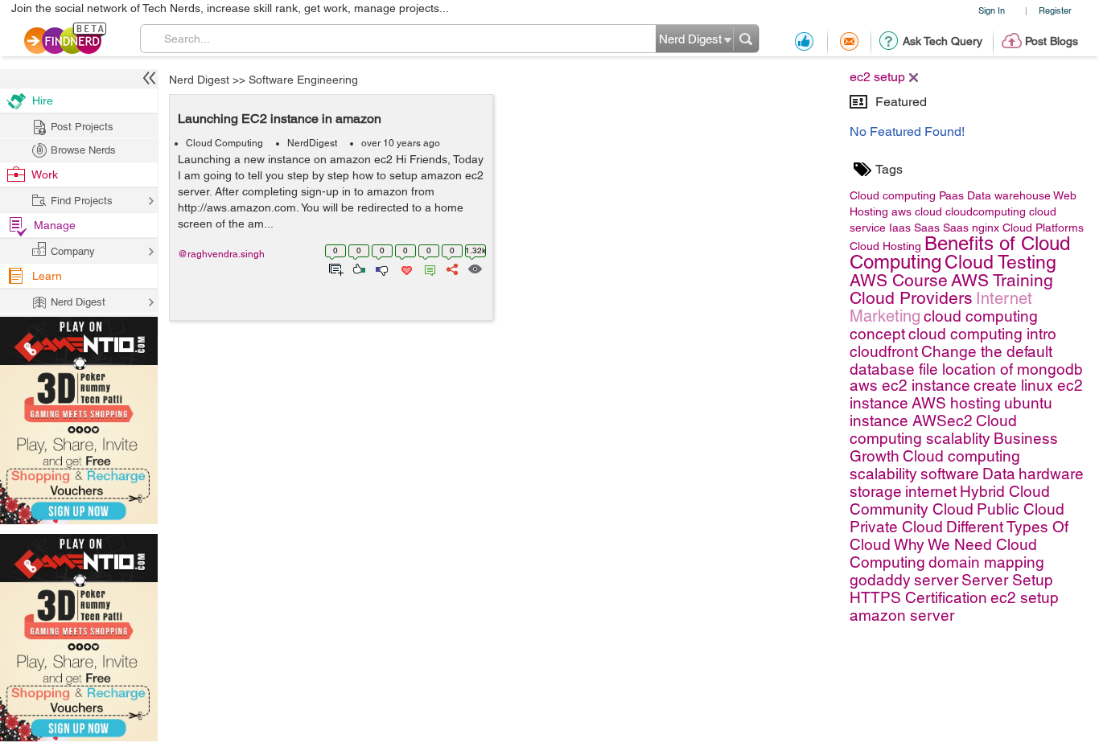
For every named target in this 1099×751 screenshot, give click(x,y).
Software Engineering (303, 79)
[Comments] (427, 268)
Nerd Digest (199, 79)
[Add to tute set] (334, 268)
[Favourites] (405, 268)
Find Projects (82, 201)
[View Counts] (474, 268)
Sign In (991, 10)
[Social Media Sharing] (451, 268)
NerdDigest (312, 143)
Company (73, 251)
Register (1055, 10)
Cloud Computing (224, 143)
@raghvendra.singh (221, 254)
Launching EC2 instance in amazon (279, 118)
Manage (55, 225)
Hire (42, 100)
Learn (47, 275)
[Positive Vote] (358, 268)
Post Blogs (1051, 41)
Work (44, 174)
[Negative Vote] (381, 268)
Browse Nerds (83, 150)
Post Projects (82, 127)
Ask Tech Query (942, 41)
